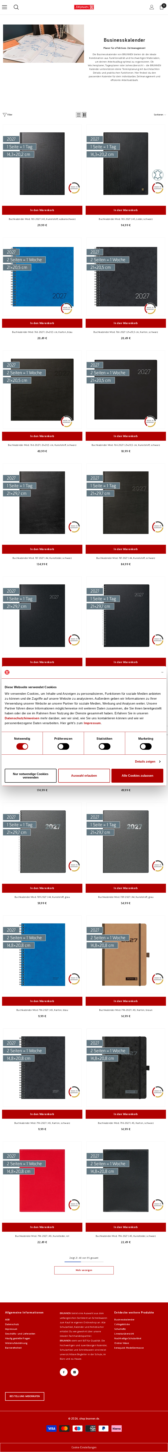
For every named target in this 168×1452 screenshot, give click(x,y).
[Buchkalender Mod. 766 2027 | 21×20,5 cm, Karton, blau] (42, 277)
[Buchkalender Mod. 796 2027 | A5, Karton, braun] (126, 955)
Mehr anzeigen (84, 1270)
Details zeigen (145, 761)
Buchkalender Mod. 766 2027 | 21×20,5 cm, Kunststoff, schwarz (42, 445)
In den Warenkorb (42, 210)
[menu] (4, 7)
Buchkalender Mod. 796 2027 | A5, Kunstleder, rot (42, 1236)
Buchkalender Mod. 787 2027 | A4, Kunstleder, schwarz (42, 558)
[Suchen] (16, 7)
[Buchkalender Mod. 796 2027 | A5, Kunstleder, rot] (42, 1181)
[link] (43, 44)
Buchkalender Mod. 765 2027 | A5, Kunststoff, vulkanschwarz (42, 219)
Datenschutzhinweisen (22, 718)
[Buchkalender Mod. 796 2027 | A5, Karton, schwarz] (42, 1068)
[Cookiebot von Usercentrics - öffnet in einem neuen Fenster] (145, 672)
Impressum (92, 723)
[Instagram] (74, 1372)
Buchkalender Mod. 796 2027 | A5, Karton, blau (42, 1010)
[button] (78, 114)
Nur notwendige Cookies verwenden (30, 775)
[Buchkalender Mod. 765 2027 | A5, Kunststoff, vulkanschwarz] (42, 164)
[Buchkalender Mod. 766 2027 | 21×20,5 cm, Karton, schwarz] (126, 277)
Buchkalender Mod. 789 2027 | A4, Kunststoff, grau (42, 897)
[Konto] (152, 7)
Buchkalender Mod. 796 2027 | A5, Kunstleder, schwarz (126, 1236)
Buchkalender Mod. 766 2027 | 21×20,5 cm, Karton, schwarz (125, 332)
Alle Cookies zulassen (137, 775)
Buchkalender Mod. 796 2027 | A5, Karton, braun (125, 1010)
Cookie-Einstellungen (84, 1447)
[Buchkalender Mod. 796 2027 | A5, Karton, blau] (42, 955)
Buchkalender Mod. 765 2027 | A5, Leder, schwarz (126, 219)
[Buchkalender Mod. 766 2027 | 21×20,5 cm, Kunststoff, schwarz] (42, 390)
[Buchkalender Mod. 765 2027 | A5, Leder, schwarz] (126, 164)
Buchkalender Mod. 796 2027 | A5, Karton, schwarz (42, 1123)
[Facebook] (64, 1372)
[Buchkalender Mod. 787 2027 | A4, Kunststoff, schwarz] (126, 503)
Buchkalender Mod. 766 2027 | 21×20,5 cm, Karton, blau (42, 332)
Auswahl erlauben (84, 775)
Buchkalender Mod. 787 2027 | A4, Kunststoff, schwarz (125, 558)
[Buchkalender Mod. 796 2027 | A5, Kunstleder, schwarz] (126, 1181)
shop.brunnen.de (89, 1418)
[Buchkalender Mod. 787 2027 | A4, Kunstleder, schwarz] (42, 503)
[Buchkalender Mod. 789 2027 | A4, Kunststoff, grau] (42, 842)
